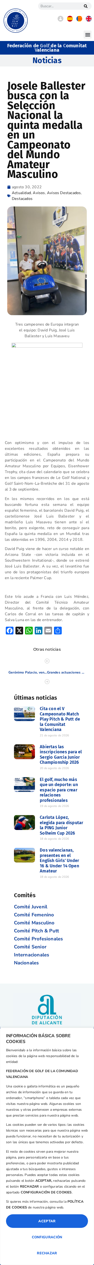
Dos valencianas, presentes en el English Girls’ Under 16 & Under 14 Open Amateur (59, 860)
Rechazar (47, 1253)
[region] (47, 1146)
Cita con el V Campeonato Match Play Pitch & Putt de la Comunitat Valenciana (60, 719)
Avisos (39, 193)
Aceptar (46, 1221)
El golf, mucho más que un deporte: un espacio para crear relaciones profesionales (59, 790)
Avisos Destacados (64, 193)
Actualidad (21, 193)
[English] (89, 20)
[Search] (86, 6)
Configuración (47, 1237)
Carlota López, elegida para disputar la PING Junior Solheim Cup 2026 (61, 825)
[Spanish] (70, 20)
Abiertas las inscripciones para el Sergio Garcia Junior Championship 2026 (61, 754)
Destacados (22, 198)
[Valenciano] (79, 20)
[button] (88, 35)
